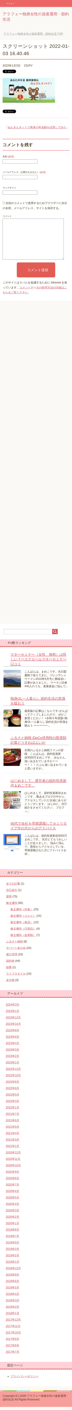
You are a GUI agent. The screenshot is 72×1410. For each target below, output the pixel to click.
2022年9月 (12, 1081)
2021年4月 (12, 1133)
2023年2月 (12, 1056)
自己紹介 (11, 890)
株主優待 (11, 902)
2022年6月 (12, 1088)
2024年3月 (12, 1004)
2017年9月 (12, 1339)
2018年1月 (12, 1313)
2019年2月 (12, 1255)
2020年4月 (12, 1203)
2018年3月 (12, 1300)
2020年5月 (12, 1197)
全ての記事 (13, 883)
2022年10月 (13, 1075)
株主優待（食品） (21, 922)
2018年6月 (12, 1281)
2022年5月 (12, 1094)
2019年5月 (12, 1242)
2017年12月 (13, 1319)
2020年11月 (13, 1158)
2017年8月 (12, 1345)
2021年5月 (12, 1126)
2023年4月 (12, 1043)
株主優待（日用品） (23, 928)
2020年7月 (12, 1184)
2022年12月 (13, 1068)
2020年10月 (13, 1165)
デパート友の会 (16, 947)
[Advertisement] (36, 465)
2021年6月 (12, 1120)
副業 (9, 967)
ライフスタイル (16, 973)
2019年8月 (12, 1229)
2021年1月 (12, 1146)
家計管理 (11, 954)
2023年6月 (12, 1036)
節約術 (10, 960)
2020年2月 (12, 1216)
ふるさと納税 (14, 941)
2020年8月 (12, 1178)
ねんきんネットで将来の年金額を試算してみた (37, 127)
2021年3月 (12, 1139)
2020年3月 (12, 1210)
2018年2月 (12, 1306)
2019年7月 (12, 1236)
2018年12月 (13, 1268)
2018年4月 (12, 1294)
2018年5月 (12, 1287)
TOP (33, 33)
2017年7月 (12, 1351)
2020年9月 (12, 1171)
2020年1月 (12, 1223)
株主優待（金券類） (23, 935)
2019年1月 (12, 1261)
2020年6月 (12, 1191)
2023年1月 (12, 1062)
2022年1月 (12, 1107)
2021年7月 (12, 1113)
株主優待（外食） (21, 909)
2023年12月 (13, 1017)
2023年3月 (12, 1049)
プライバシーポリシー (24, 1376)
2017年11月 (13, 1326)
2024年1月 (12, 1011)
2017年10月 (13, 1332)
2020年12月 (13, 1152)
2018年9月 (12, 1274)
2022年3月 (12, 1101)
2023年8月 (12, 1030)
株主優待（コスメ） (23, 915)
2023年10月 (13, 1023)
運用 (9, 896)
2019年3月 (12, 1249)
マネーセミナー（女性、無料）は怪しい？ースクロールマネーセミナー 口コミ (38, 659)
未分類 (10, 980)
